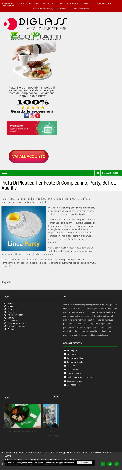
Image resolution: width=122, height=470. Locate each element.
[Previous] (54, 396)
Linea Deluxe (72, 370)
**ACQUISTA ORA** (104, 3)
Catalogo (11, 318)
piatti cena (79, 312)
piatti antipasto (87, 308)
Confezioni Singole (75, 362)
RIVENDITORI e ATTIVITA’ (28, 3)
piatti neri (88, 323)
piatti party (97, 323)
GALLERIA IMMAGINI (69, 3)
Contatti (11, 329)
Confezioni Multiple (75, 358)
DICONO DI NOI (50, 3)
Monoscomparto (74, 373)
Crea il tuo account (81, 8)
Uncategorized (73, 385)
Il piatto (11, 306)
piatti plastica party (104, 331)
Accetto (84, 462)
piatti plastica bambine (98, 327)
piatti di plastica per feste (85, 316)
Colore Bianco (73, 354)
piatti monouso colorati (73, 323)
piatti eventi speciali (105, 316)
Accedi (63, 8)
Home (10, 303)
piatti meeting (94, 320)
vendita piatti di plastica (98, 335)
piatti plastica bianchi (87, 331)
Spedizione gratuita (75, 381)
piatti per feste (108, 323)
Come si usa (13, 309)
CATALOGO (7, 3)
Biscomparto (72, 351)
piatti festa (67, 320)
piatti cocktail (104, 312)
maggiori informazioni (65, 463)
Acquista (11, 312)
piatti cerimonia (91, 312)
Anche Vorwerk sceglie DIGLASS (22, 431)
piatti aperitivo (100, 308)
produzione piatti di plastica (75, 335)
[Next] (57, 396)
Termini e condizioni (16, 326)
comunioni (67, 304)
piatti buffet (112, 308)
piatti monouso (106, 320)
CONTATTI (86, 3)
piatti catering (69, 312)
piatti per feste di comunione (75, 327)
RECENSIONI (8, 5)
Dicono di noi (13, 320)
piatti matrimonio (80, 320)
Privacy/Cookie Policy (17, 323)
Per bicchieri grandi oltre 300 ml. (80, 377)
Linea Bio (71, 366)
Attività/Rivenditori (15, 315)
